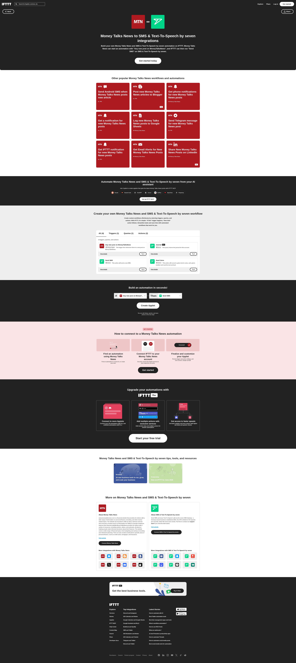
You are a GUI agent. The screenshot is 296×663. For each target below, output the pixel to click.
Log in (275, 4)
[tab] (101, 233)
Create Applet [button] (148, 305)
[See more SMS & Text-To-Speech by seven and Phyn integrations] (158, 564)
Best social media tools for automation (160, 644)
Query (159, 247)
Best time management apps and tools (160, 620)
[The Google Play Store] (181, 614)
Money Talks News (117, 36)
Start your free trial (148, 438)
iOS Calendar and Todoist (130, 637)
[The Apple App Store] (181, 609)
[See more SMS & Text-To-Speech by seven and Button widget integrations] (190, 556)
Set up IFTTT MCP (148, 199)
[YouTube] (172, 655)
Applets (111, 620)
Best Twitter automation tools (157, 616)
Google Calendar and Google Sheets (134, 620)
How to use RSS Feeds (155, 626)
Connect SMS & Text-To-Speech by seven (166, 532)
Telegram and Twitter (129, 640)
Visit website (102, 538)
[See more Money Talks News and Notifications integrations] (106, 556)
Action (109, 262)
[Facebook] (158, 655)
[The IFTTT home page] (6, 4)
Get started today (148, 61)
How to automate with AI (156, 613)
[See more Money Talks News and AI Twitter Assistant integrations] (137, 564)
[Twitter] (176, 655)
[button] (148, 370)
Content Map (113, 630)
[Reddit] (185, 655)
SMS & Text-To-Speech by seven (167, 36)
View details (103, 254)
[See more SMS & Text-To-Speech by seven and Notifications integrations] (174, 556)
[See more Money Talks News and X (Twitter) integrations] (106, 564)
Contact (138, 655)
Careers (120, 655)
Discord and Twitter (129, 644)
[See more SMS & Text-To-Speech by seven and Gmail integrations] (158, 556)
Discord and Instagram (130, 613)
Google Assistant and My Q (131, 623)
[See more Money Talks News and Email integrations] (121, 564)
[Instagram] (167, 655)
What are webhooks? (155, 630)
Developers (112, 655)
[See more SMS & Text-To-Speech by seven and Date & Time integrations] (174, 564)
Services (112, 613)
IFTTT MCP (112, 623)
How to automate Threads (156, 637)
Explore (260, 4)
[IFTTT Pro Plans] (163, 245)
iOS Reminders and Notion (131, 633)
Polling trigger (111, 247)
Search (111, 633)
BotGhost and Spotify (129, 626)
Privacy (144, 655)
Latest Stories (154, 609)
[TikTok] (180, 655)
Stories (111, 616)
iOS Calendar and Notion (130, 616)
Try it (142, 254)
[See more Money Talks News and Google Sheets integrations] (137, 556)
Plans (268, 4)
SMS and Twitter (128, 630)
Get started (287, 4)
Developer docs (114, 640)
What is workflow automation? (158, 623)
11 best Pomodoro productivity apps (159, 633)
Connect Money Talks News (110, 543)
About (150, 655)
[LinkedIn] (163, 655)
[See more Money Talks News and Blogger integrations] (121, 556)
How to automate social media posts (159, 640)
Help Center (112, 626)
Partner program (129, 655)
